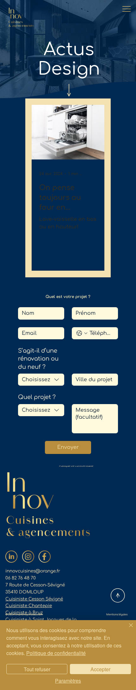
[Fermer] (127, 629)
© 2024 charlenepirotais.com (24, 614)
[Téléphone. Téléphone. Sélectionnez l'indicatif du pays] (82, 333)
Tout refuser (37, 669)
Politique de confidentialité (76, 465)
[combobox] (41, 380)
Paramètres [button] (68, 680)
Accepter (100, 669)
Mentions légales (116, 614)
